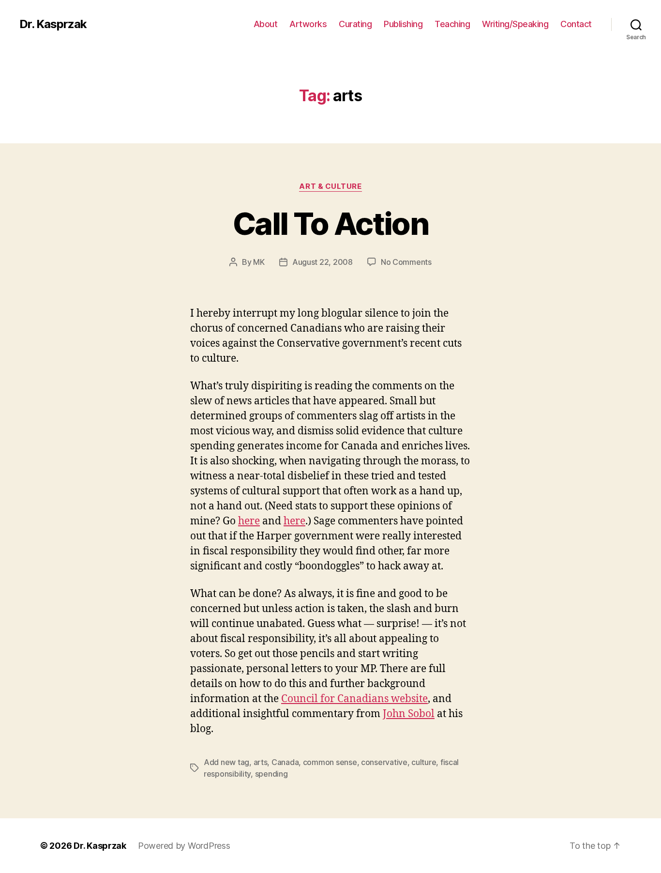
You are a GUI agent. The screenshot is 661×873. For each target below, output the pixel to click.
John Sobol (409, 713)
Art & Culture (330, 186)
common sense (330, 762)
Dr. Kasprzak (53, 24)
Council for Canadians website (354, 698)
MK (258, 262)
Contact (576, 24)
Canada (285, 762)
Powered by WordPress (184, 846)
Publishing (403, 24)
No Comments (406, 262)
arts (261, 762)
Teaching (452, 24)
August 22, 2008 (322, 262)
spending (271, 774)
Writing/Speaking (515, 24)
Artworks (308, 24)
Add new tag (226, 762)
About (266, 24)
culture (423, 762)
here (249, 521)
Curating (355, 24)
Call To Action (330, 223)
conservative (384, 762)
